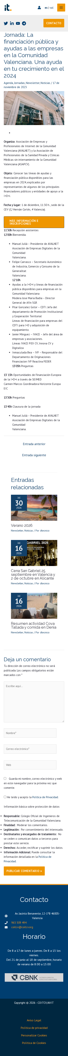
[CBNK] (34, 977)
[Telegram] (24, 23)
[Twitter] (6, 23)
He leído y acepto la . (32, 797)
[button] (54, 23)
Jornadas (19, 83)
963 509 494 (18, 922)
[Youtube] (18, 23)
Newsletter (32, 83)
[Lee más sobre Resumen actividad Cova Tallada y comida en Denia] (34, 605)
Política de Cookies (34, 1043)
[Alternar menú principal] (61, 8)
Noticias (45, 83)
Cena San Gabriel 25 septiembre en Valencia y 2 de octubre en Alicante (33, 574)
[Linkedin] (12, 23)
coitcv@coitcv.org (22, 927)
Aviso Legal (34, 1020)
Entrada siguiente (34, 455)
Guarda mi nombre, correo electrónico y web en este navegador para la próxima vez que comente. (33, 783)
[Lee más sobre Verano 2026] (34, 507)
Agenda (8, 83)
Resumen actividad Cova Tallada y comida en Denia (33, 625)
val (51, 7)
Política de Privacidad (45, 797)
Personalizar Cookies (34, 1035)
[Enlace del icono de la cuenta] (39, 7)
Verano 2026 (21, 525)
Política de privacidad (34, 1028)
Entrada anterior (34, 444)
